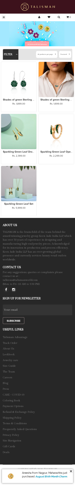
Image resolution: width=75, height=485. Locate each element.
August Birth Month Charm (51, 476)
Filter (8, 54)
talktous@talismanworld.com (20, 280)
